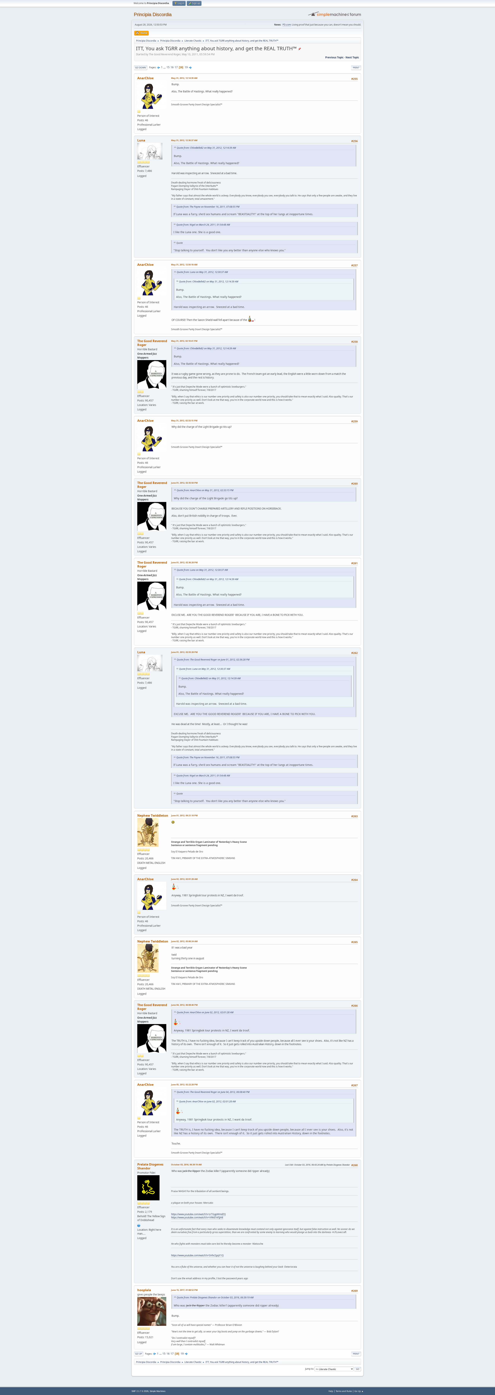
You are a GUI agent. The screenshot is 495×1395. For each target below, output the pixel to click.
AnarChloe (145, 78)
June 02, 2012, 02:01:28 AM (184, 879)
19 (186, 67)
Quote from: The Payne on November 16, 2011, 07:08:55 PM (207, 206)
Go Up (138, 1353)
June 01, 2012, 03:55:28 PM (184, 652)
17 (176, 67)
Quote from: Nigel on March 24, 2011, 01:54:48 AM (203, 224)
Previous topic (334, 57)
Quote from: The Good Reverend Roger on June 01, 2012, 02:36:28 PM (213, 659)
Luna (141, 140)
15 (168, 67)
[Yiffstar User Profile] (138, 1225)
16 (172, 67)
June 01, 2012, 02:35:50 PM (184, 482)
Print (356, 67)
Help (331, 1391)
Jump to (309, 1368)
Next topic (352, 57)
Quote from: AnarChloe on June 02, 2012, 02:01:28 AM (205, 1012)
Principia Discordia (153, 14)
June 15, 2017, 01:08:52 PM (184, 1289)
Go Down (140, 67)
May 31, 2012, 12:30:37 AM (184, 140)
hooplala (144, 1290)
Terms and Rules (344, 1391)
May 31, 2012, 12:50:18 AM (184, 264)
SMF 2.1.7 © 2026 (139, 1391)
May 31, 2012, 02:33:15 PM (184, 420)
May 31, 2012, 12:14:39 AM (184, 78)
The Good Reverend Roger (152, 343)
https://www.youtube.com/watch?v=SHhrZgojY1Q (197, 1255)
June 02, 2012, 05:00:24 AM (184, 941)
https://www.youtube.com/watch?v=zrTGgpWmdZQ (198, 1214)
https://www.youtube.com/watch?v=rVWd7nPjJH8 (197, 1217)
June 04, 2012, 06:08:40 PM (184, 1004)
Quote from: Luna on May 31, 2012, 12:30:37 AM (202, 272)
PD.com (286, 24)
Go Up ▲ (359, 1391)
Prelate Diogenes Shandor (150, 1166)
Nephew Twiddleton (152, 815)
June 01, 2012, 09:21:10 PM (184, 815)
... (164, 67)
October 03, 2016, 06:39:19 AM (186, 1164)
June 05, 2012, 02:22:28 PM (184, 1084)
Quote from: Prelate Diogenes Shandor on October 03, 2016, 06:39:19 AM (215, 1297)
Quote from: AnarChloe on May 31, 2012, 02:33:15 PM (205, 490)
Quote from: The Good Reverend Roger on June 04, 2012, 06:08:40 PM (213, 1092)
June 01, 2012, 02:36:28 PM (184, 562)
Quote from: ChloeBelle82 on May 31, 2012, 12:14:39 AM (206, 147)
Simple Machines (158, 1391)
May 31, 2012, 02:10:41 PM (184, 340)
